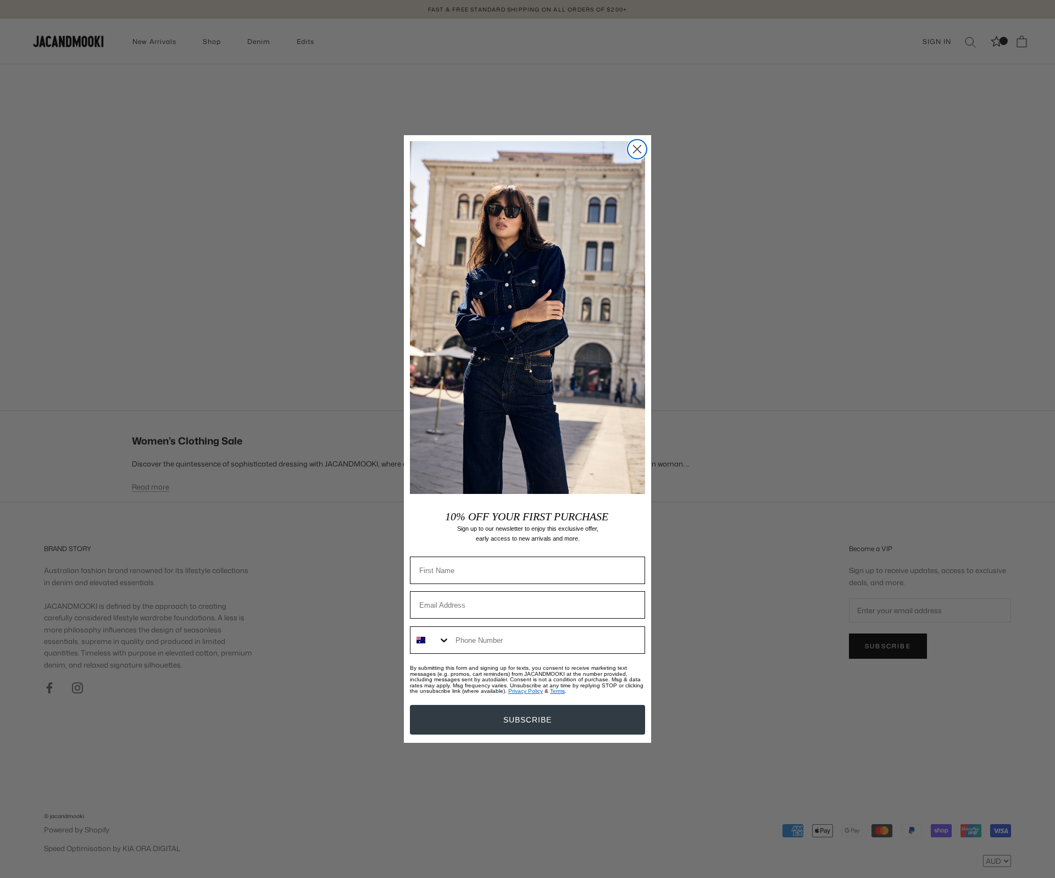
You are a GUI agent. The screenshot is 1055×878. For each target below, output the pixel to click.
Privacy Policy (525, 691)
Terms (557, 691)
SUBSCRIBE (527, 719)
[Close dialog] (637, 149)
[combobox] (430, 640)
